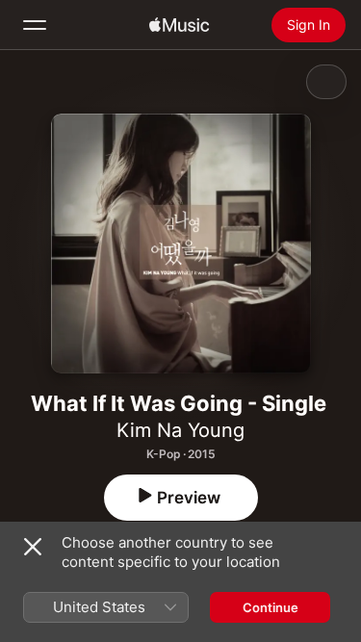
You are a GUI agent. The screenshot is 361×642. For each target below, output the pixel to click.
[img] (179, 25)
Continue (270, 607)
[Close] (32, 546)
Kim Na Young (180, 430)
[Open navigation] (34, 25)
